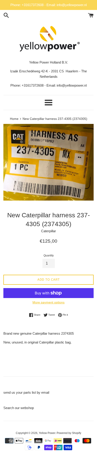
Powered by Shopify (69, 433)
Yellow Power (47, 433)
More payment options (48, 302)
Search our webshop (18, 408)
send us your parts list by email (26, 392)
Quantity (49, 255)
